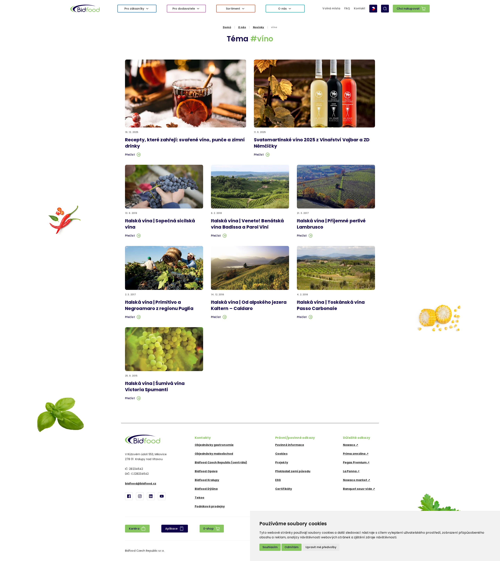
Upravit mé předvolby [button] (320, 547)
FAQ (347, 9)
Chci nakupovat (408, 9)
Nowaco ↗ (350, 445)
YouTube (162, 496)
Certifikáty (283, 489)
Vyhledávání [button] (385, 8)
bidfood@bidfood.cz (140, 483)
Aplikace (171, 529)
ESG (278, 480)
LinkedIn (151, 496)
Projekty (281, 462)
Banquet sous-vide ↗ (359, 489)
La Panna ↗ (351, 471)
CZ (373, 8)
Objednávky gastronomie (214, 445)
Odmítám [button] (291, 547)
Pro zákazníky (134, 9)
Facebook (129, 496)
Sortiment (233, 9)
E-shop (209, 529)
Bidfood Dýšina (206, 489)
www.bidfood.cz (142, 439)
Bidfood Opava (206, 471)
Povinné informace (289, 445)
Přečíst (130, 155)
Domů (227, 27)
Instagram (140, 496)
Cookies (281, 454)
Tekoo (199, 498)
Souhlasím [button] (270, 547)
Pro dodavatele (183, 9)
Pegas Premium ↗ (356, 462)
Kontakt (359, 9)
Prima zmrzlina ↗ (356, 454)
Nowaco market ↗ (356, 480)
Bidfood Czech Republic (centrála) (221, 462)
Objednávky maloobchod (214, 454)
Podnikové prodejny (210, 506)
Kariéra (134, 529)
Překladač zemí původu (292, 471)
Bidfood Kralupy (207, 480)
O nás (282, 9)
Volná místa (331, 9)
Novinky (258, 27)
